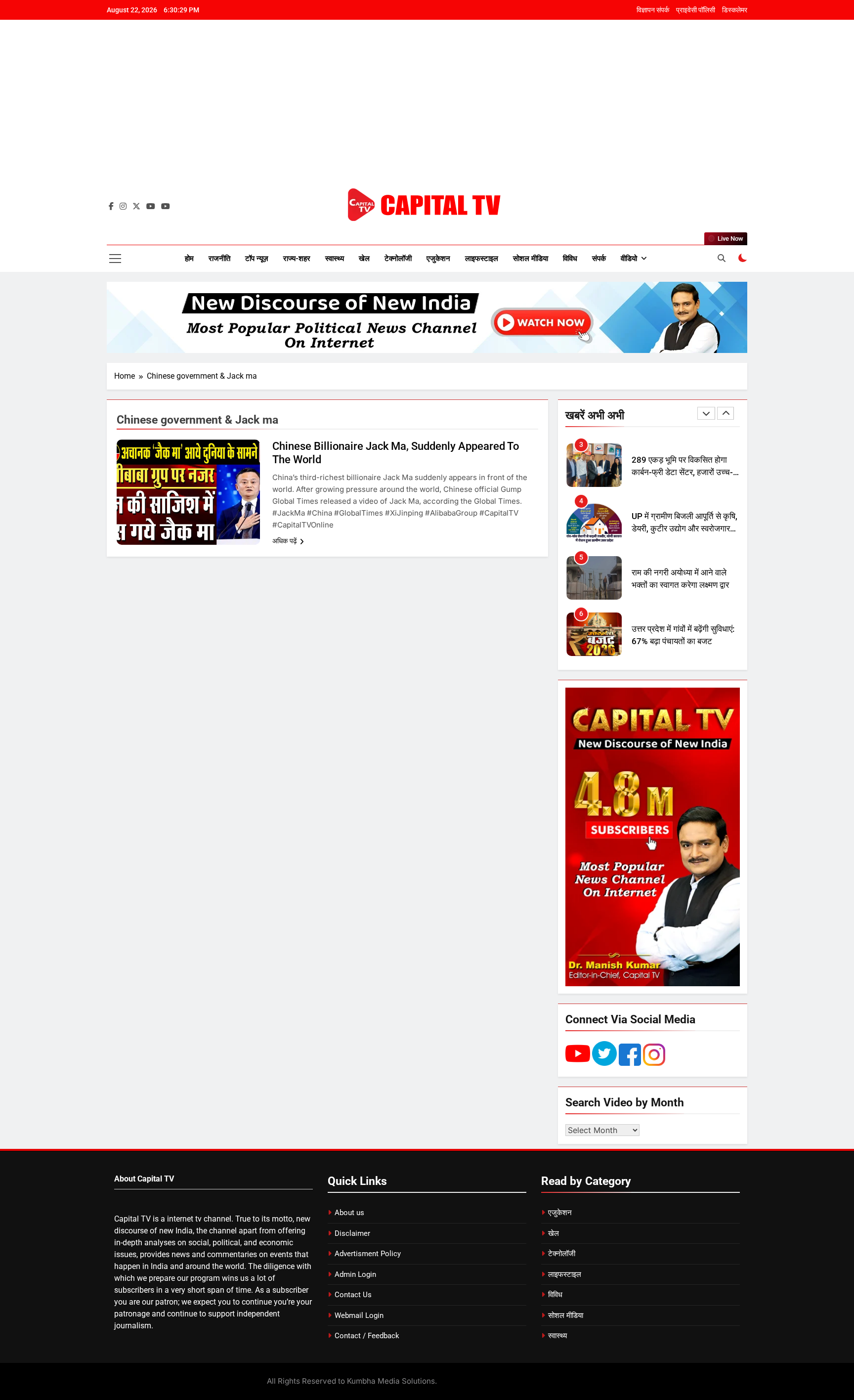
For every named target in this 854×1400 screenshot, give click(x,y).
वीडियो (629, 258)
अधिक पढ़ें (284, 541)
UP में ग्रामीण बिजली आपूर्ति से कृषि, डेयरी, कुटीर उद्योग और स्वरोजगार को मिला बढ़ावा (684, 529)
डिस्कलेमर (734, 10)
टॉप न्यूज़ (256, 258)
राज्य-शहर (296, 258)
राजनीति (219, 258)
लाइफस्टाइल (481, 258)
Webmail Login (359, 1315)
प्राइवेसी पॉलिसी (695, 10)
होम (189, 258)
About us (349, 1212)
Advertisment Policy (368, 1253)
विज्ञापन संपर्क (653, 10)
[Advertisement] (427, 111)
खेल (364, 258)
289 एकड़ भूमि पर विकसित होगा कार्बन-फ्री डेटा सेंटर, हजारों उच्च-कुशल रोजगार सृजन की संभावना (682, 472)
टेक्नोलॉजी (398, 258)
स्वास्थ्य (334, 258)
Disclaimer (352, 1233)
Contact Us (353, 1294)
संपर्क (599, 258)
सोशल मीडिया (530, 258)
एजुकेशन (438, 258)
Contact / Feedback (367, 1335)
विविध (570, 258)
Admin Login (355, 1274)
